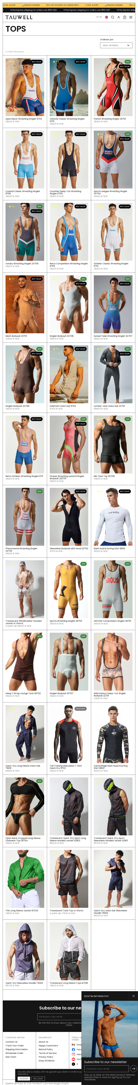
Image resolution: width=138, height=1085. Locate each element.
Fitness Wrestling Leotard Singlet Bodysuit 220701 (69, 449)
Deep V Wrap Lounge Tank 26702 (25, 666)
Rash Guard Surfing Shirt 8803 (113, 521)
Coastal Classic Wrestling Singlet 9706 (25, 164)
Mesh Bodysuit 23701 (25, 308)
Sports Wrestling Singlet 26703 (69, 594)
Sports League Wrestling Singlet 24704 (113, 164)
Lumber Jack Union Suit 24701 (113, 378)
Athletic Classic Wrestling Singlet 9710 (113, 236)
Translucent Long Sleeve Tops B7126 (69, 955)
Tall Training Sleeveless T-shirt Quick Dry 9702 (69, 738)
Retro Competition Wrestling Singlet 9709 (69, 236)
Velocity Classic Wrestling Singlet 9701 (69, 91)
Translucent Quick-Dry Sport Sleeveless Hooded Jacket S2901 (113, 811)
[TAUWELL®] (19, 17)
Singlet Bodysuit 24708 (69, 308)
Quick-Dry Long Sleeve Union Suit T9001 (25, 738)
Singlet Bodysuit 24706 (25, 378)
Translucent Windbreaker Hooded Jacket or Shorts (25, 594)
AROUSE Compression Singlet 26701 (113, 594)
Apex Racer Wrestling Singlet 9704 (25, 91)
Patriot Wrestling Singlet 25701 (113, 91)
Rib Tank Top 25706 (113, 449)
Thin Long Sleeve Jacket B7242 (25, 883)
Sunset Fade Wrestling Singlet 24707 (113, 308)
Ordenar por (106, 39)
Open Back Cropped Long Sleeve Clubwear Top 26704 (25, 811)
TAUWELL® (37, 1083)
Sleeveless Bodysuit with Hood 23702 (69, 521)
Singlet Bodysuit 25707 (69, 666)
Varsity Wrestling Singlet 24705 (25, 236)
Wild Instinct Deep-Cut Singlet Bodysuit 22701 (113, 666)
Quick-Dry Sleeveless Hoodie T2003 (25, 955)
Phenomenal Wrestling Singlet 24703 (25, 521)
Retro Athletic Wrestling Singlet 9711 (25, 449)
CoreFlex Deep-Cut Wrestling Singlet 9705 (69, 164)
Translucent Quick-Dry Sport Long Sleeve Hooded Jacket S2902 (69, 811)
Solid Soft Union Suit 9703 (69, 378)
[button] (99, 17)
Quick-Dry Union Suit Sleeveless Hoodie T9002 (113, 883)
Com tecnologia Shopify (56, 1083)
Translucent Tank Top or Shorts (69, 883)
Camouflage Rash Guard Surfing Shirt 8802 (113, 738)
